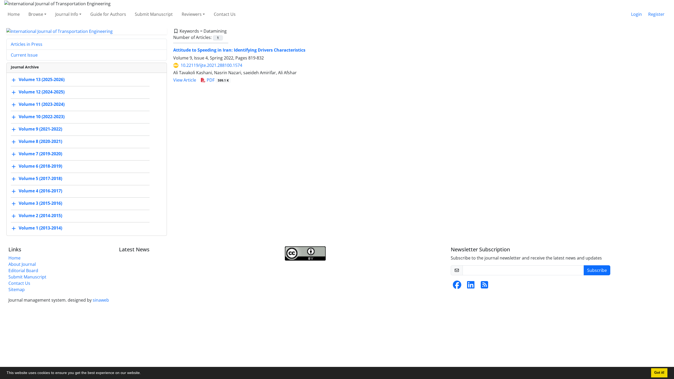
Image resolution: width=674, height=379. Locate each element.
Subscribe (597, 270)
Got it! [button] (659, 373)
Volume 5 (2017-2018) (40, 179)
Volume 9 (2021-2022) (40, 129)
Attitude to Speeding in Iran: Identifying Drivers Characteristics (239, 50)
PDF (217, 80)
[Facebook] (457, 286)
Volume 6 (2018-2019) (40, 166)
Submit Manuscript (154, 14)
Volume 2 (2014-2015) (40, 216)
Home (14, 14)
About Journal (22, 264)
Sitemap (16, 289)
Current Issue (24, 55)
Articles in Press (26, 44)
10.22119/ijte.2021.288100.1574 (211, 65)
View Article (184, 80)
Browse (35, 14)
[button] (142, 373)
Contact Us (225, 14)
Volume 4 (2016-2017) (40, 191)
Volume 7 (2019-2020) (40, 154)
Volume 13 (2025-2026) (42, 80)
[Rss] (484, 286)
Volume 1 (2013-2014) (40, 228)
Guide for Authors (108, 14)
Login (636, 14)
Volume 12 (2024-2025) (42, 92)
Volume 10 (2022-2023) (42, 117)
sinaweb (101, 300)
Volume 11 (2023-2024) (42, 104)
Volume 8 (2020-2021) (40, 141)
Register (656, 14)
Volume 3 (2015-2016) (40, 203)
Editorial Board (23, 270)
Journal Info (66, 14)
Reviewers (192, 14)
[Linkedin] (470, 286)
